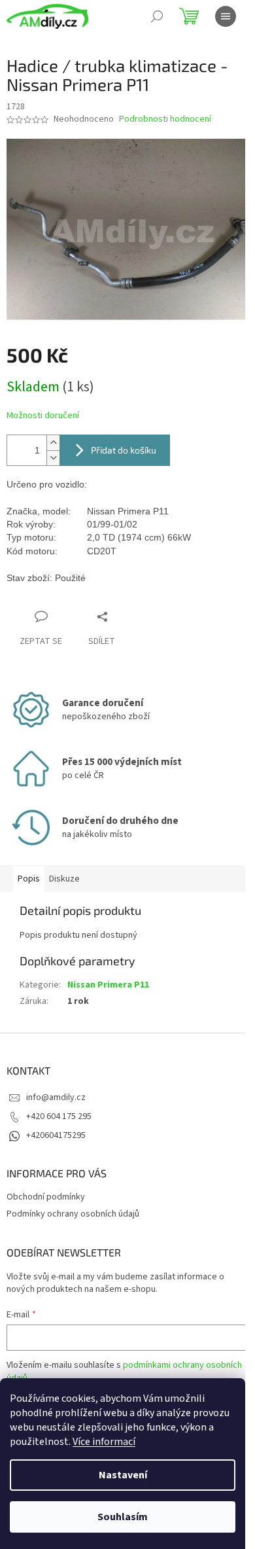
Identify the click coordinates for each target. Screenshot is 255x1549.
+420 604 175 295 (59, 1116)
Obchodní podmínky (46, 1196)
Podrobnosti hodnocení (165, 119)
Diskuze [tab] (64, 878)
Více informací (104, 1441)
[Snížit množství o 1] (53, 457)
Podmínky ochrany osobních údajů (73, 1213)
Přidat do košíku (123, 449)
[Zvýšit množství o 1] (53, 442)
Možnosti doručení (43, 416)
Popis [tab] (29, 878)
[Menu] (225, 16)
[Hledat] (157, 16)
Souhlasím (122, 1517)
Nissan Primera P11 (108, 984)
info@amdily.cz (56, 1097)
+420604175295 (56, 1135)
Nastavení (123, 1475)
